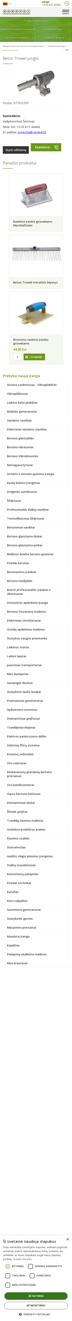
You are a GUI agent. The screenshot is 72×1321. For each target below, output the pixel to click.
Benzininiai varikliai (21, 527)
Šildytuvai (14, 501)
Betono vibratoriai (20, 447)
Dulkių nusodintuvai (21, 865)
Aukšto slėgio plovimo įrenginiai (30, 856)
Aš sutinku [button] (36, 1296)
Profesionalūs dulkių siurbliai (28, 509)
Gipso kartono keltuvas (24, 794)
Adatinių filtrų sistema (23, 745)
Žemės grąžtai (17, 812)
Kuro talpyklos (17, 901)
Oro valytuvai (16, 763)
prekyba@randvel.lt (32, 132)
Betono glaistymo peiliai (24, 545)
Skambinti (42, 147)
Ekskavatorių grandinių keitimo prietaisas (29, 774)
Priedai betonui (18, 563)
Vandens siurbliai (19, 420)
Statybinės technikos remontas (18, 29)
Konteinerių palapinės (22, 874)
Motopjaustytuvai (20, 465)
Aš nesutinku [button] (36, 1305)
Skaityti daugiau (22, 1259)
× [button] (67, 1239)
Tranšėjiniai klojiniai (53, 37)
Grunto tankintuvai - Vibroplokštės (32, 385)
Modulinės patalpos (18, 37)
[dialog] (36, 1278)
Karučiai (12, 892)
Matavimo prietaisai (21, 927)
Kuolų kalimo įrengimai (23, 483)
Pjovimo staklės (18, 838)
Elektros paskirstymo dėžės (26, 736)
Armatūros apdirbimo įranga (27, 603)
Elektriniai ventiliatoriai (24, 620)
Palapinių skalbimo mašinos (27, 954)
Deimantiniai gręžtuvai (23, 718)
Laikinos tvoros (18, 647)
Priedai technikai (19, 883)
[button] (36, 1314)
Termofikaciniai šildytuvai (25, 518)
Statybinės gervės (20, 918)
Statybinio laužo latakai (24, 692)
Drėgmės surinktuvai (22, 492)
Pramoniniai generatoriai (25, 701)
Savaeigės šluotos (20, 683)
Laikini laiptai (16, 656)
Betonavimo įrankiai (11, 50)
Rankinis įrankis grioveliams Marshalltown (32, 223)
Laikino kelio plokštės (22, 402)
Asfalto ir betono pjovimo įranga (30, 474)
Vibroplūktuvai (17, 394)
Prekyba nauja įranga (36, 21)
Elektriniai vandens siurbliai (27, 429)
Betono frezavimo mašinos (26, 611)
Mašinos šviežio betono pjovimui (30, 554)
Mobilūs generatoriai (22, 411)
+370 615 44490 (51, 4)
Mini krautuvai (17, 963)
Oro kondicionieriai (20, 785)
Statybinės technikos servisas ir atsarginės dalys (23, 46)
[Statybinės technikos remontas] (16, 12)
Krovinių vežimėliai (20, 754)
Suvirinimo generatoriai (24, 910)
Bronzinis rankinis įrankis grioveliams (30, 341)
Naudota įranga (18, 936)
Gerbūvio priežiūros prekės (26, 829)
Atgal (67, 50)
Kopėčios (13, 945)
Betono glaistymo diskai (24, 536)
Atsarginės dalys (53, 29)
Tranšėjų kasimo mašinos (25, 820)
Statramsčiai (16, 847)
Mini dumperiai (17, 674)
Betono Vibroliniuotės (22, 456)
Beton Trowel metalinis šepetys (35, 282)
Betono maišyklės (19, 581)
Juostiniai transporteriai (24, 665)
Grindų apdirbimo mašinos (26, 629)
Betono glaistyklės (20, 438)
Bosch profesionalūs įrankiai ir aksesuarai (29, 592)
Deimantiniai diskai (21, 803)
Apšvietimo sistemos (22, 710)
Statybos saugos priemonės (27, 638)
